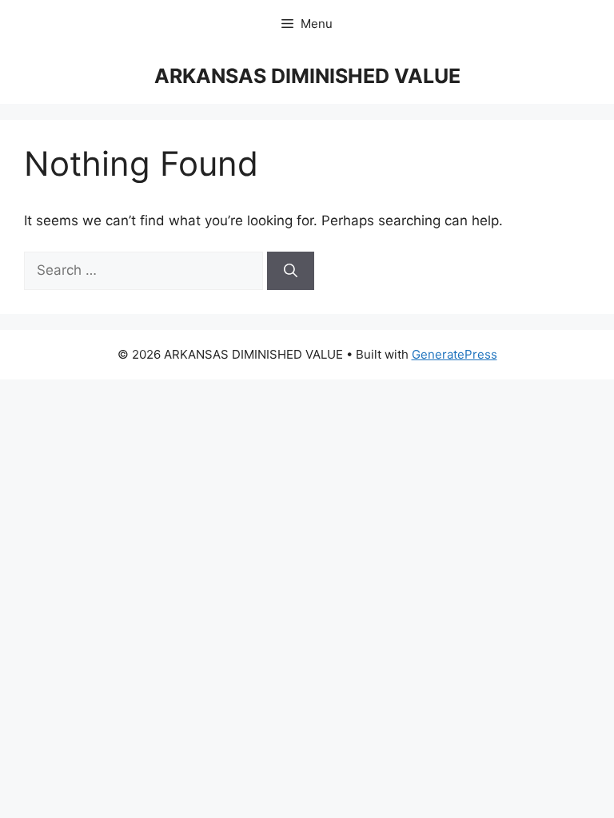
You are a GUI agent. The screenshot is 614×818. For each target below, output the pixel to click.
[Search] (290, 271)
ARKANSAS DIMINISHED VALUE (307, 76)
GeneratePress (454, 354)
